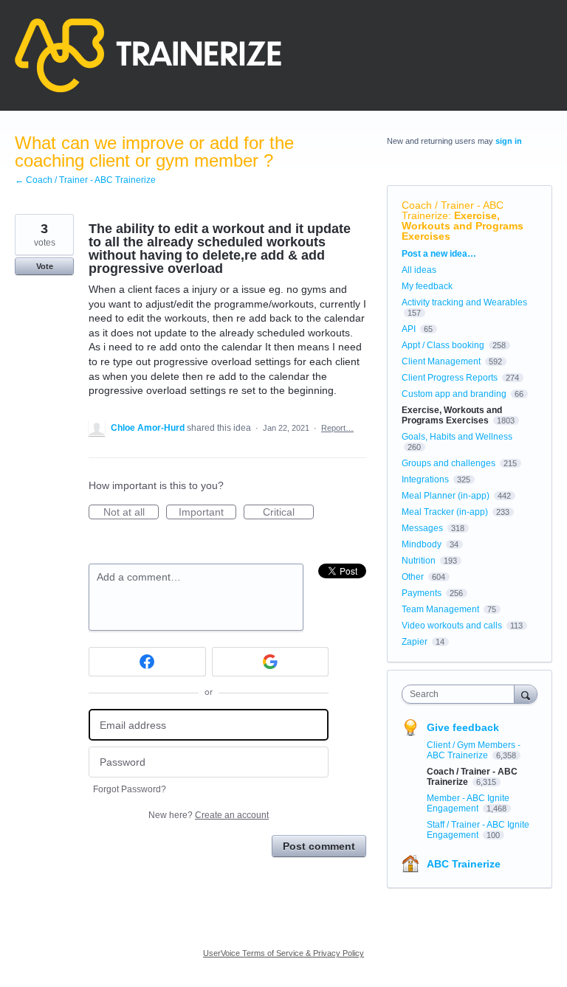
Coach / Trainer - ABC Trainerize (453, 210)
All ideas (419, 270)
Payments (421, 593)
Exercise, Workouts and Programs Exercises (462, 225)
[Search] (525, 694)
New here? (208, 815)
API (409, 329)
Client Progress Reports (450, 378)
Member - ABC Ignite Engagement (468, 803)
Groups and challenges (448, 463)
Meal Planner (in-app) (445, 496)
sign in (508, 140)
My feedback (427, 286)
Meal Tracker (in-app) (445, 512)
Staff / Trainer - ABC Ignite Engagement (478, 830)
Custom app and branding (454, 394)
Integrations (425, 479)
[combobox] (461, 694)
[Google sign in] (270, 661)
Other (413, 577)
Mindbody (421, 544)
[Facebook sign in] (147, 661)
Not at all (131, 512)
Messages (422, 528)
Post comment (319, 846)
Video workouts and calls (452, 625)
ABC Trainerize (464, 864)
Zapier (414, 642)
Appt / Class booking (443, 345)
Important (207, 512)
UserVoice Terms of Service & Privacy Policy (283, 953)
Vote (44, 266)
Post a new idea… (439, 254)
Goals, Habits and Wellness (457, 437)
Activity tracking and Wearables (464, 302)
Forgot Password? (129, 789)
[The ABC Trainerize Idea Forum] (148, 55)
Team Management (440, 609)
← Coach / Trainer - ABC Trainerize (85, 180)
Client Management (441, 361)
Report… (337, 427)
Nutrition (419, 560)
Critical (288, 512)
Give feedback (463, 727)
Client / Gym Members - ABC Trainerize (473, 750)
